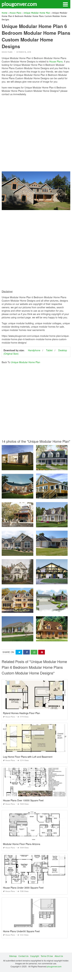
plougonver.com (19, 4)
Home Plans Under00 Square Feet (21, 931)
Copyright (34, 956)
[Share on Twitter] (19, 652)
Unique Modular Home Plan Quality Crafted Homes (26, 609)
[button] (65, 4)
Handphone (34, 350)
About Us (59, 956)
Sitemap (13, 956)
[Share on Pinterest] (41, 652)
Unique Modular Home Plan (25, 362)
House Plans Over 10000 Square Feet (23, 800)
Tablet (49, 350)
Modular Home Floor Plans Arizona (21, 844)
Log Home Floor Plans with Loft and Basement (27, 756)
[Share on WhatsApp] (34, 652)
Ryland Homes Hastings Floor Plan (21, 713)
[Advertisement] (36, 134)
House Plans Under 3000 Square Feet (23, 887)
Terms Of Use (47, 956)
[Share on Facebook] (26, 652)
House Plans (7, 52)
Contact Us (23, 956)
